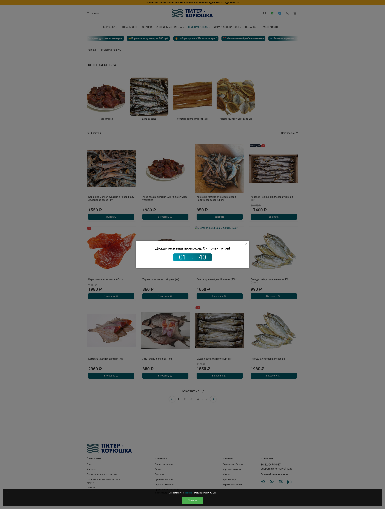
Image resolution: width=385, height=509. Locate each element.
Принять (192, 500)
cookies (188, 493)
